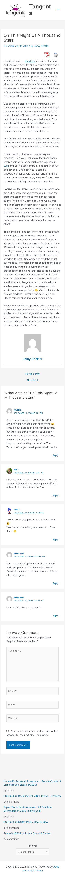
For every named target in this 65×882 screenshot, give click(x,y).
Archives (32, 845)
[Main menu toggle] (58, 9)
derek (17, 509)
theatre (24, 45)
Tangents (40, 9)
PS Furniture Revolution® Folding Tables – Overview (32, 796)
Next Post (32, 380)
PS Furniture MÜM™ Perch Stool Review (26, 822)
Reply (55, 455)
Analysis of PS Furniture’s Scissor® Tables (27, 833)
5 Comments (11, 45)
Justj (6, 165)
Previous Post (32, 374)
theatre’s (30, 61)
